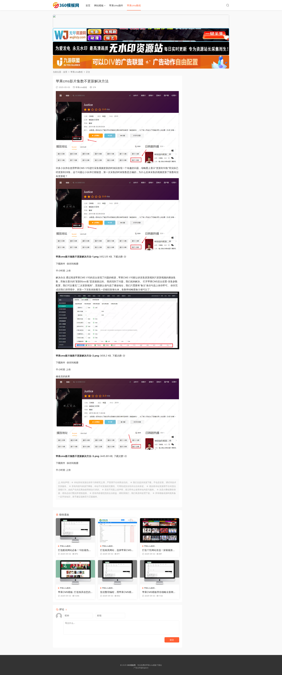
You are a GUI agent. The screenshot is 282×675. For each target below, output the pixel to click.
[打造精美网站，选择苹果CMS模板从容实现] (117, 530)
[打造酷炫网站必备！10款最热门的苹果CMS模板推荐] (75, 530)
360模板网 (131, 665)
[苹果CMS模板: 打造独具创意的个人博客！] (75, 572)
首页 (88, 5)
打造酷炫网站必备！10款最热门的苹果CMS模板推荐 (74, 550)
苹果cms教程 (134, 5)
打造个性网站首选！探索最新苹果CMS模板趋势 (158, 550)
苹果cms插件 (116, 5)
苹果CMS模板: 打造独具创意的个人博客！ (74, 592)
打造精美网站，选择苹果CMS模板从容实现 (117, 550)
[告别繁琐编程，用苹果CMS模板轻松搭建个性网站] (117, 572)
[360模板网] (66, 5)
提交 (172, 640)
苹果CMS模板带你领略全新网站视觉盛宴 (159, 592)
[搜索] (227, 5)
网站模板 (99, 5)
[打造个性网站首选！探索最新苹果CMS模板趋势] (159, 530)
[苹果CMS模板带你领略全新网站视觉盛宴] (159, 572)
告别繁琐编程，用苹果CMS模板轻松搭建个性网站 (117, 592)
